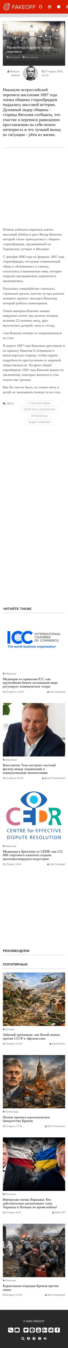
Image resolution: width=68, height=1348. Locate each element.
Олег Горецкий (57, 692)
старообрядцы (39, 403)
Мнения (52, 7)
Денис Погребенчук (54, 778)
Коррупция (11, 760)
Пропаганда (11, 1111)
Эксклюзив (31, 57)
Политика (10, 1194)
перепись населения (39, 409)
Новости (43, 7)
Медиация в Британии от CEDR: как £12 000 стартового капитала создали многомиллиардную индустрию (33, 855)
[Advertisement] (34, 188)
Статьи (61, 7)
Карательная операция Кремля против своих (31, 1288)
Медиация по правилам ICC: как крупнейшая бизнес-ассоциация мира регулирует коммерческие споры (30, 682)
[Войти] (45, 1338)
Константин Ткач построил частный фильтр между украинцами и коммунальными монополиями (29, 769)
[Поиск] (23, 1338)
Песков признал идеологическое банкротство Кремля (26, 1119)
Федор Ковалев (39, 422)
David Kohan (58, 1043)
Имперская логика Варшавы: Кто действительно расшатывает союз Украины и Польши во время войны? (30, 1203)
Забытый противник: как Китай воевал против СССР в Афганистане (31, 1036)
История (15, 57)
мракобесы (39, 415)
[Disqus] (34, 555)
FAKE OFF (60, 1212)
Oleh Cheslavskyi (56, 1126)
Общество (10, 673)
